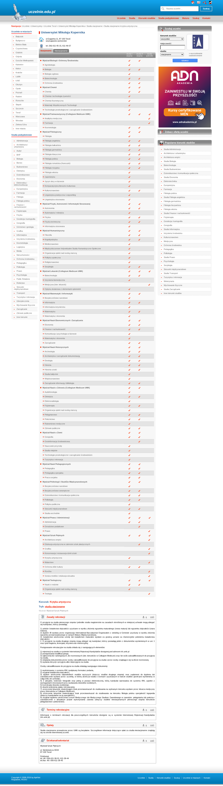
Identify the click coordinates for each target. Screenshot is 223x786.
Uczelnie (121, 18)
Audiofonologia (51, 392)
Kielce (18, 68)
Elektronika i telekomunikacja (21, 184)
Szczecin (20, 108)
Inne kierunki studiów (173, 293)
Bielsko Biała (21, 44)
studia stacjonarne (55, 606)
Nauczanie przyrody (53, 446)
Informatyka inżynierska (55, 307)
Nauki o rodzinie (51, 585)
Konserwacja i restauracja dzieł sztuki (61, 553)
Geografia (21, 223)
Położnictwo (50, 419)
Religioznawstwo (52, 262)
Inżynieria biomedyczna (55, 280)
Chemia (48, 92)
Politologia (21, 267)
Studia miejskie (51, 450)
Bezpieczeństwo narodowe (56, 298)
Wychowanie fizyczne (26, 305)
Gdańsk (19, 52)
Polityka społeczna (53, 258)
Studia (132, 18)
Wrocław (19, 120)
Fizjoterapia (21, 211)
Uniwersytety (36, 26)
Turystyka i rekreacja (26, 297)
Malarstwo (49, 562)
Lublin (18, 76)
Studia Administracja (172, 149)
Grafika (20, 231)
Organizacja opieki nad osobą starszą (61, 253)
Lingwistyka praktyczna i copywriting (60, 195)
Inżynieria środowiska (26, 239)
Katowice (19, 64)
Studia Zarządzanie (172, 289)
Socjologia (49, 267)
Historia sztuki (51, 370)
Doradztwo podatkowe (54, 526)
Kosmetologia (22, 243)
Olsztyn (19, 84)
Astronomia (49, 208)
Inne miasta (20, 128)
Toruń (18, 112)
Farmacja (21, 193)
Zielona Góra (21, 124)
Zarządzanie (22, 309)
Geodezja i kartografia (26, 219)
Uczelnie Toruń (50, 26)
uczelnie (35, 12)
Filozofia (48, 235)
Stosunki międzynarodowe (21, 288)
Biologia (20, 159)
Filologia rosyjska (52, 168)
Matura (185, 18)
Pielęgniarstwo (51, 415)
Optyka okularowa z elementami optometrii (63, 289)
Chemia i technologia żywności (58, 96)
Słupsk (18, 104)
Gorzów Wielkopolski (24, 60)
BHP (18, 155)
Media (19, 251)
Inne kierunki (22, 317)
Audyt (19, 151)
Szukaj (196, 18)
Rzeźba (48, 571)
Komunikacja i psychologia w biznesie (60, 334)
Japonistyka (50, 177)
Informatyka (22, 235)
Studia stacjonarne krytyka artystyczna (120, 26)
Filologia (20, 197)
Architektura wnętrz (53, 540)
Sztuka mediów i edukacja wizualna (60, 576)
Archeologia (50, 351)
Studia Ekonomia (171, 177)
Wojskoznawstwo (52, 379)
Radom (19, 96)
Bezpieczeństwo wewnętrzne (57, 491)
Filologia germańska (53, 150)
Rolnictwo (21, 283)
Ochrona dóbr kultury (54, 567)
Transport (21, 293)
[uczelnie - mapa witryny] (204, 3)
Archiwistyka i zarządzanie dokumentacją (62, 356)
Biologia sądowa (51, 74)
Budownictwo (22, 167)
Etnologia (48, 361)
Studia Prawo (169, 257)
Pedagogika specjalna (54, 473)
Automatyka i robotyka (54, 213)
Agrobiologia (50, 65)
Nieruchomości (23, 255)
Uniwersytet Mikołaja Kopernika (71, 26)
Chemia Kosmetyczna (54, 101)
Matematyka (50, 311)
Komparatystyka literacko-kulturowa (60, 186)
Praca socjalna (51, 477)
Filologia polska (23, 201)
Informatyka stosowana (55, 226)
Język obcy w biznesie (54, 181)
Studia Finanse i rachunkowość (177, 213)
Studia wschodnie (52, 513)
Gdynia (19, 56)
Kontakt (206, 18)
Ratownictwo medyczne (55, 424)
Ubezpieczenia (23, 301)
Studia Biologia (170, 161)
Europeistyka (22, 189)
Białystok (19, 36)
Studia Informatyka (172, 229)
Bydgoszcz (20, 40)
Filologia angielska (52, 141)
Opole (18, 88)
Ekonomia (21, 179)
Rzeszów (20, 100)
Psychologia (22, 275)
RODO (24, 780)
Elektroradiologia (52, 401)
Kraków (19, 72)
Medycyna (168, 241)
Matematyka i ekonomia (55, 316)
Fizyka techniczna (52, 222)
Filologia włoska (51, 172)
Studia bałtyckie (51, 374)
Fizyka (19, 215)
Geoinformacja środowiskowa (57, 441)
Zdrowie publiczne (24, 313)
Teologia (48, 594)
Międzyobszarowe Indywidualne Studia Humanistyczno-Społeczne (73, 249)
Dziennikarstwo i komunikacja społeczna (62, 495)
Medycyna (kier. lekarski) (55, 285)
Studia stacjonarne (94, 26)
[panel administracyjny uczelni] (210, 3)
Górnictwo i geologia (25, 227)
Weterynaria (169, 281)
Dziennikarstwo (23, 175)
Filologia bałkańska (53, 145)
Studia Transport (171, 273)
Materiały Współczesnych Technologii (60, 105)
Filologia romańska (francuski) (57, 163)
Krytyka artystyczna (53, 558)
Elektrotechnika (170, 181)
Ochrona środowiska (25, 259)
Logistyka (21, 247)
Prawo (19, 271)
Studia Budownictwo (172, 169)
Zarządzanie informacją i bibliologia (59, 383)
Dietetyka (21, 171)
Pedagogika (21, 263)
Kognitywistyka (51, 239)
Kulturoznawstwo (52, 190)
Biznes (19, 163)
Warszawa (20, 116)
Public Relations (23, 279)
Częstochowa (21, 48)
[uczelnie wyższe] (192, 3)
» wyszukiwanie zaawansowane (195, 54)
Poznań (19, 92)
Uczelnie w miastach (191, 778)
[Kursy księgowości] (185, 97)
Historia (48, 365)
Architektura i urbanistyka (21, 146)
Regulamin (15, 780)
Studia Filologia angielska (174, 197)
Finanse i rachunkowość (20, 206)
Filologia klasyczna (53, 154)
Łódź (18, 80)
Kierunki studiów (147, 18)
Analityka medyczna (53, 118)
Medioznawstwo (51, 244)
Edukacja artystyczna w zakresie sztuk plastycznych (67, 544)
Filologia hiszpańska (172, 205)
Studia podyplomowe (168, 18)
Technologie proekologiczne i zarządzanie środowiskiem (68, 110)
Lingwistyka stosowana (54, 199)
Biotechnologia (51, 78)
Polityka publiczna (52, 504)
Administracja (22, 141)
